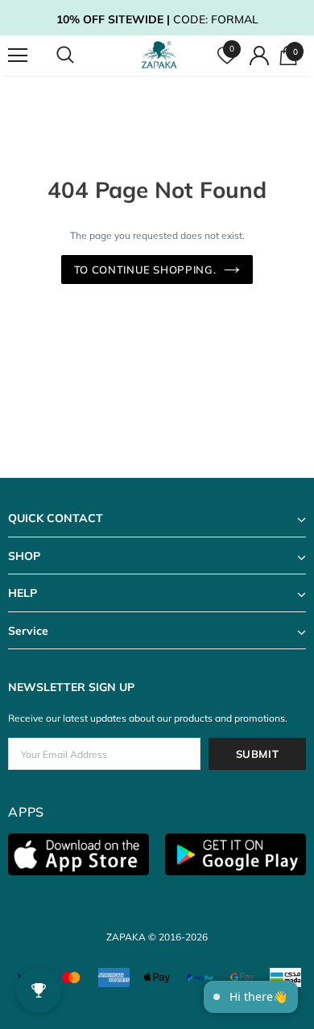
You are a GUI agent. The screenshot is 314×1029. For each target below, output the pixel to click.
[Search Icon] (80, 55)
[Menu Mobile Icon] (17, 55)
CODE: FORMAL (157, 19)
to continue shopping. (145, 269)
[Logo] (159, 54)
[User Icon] (259, 55)
